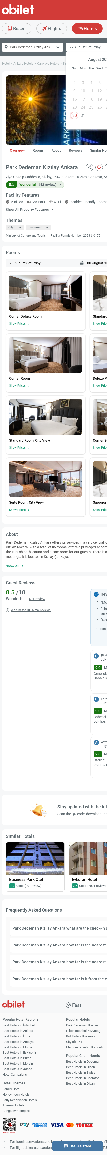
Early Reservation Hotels (20, 1100)
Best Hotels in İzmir (16, 1036)
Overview (17, 150)
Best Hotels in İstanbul (19, 1025)
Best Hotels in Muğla (17, 1047)
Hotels (90, 28)
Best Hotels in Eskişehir (19, 1052)
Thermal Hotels (13, 1105)
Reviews (75, 150)
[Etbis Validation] (9, 1126)
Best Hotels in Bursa (17, 1058)
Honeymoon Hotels (16, 1094)
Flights (54, 28)
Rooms (38, 150)
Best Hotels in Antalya (18, 1042)
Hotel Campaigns (15, 1074)
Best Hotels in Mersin (18, 1063)
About (56, 150)
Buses (18, 28)
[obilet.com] (30, 13)
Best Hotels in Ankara (18, 1031)
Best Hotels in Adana (17, 1069)
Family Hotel (11, 1089)
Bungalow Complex (16, 1111)
